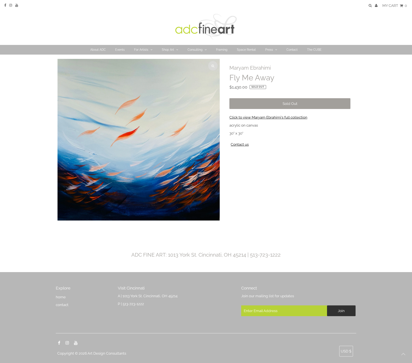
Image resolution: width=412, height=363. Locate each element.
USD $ (346, 351)
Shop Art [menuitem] (168, 49)
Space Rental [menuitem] (246, 49)
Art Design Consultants (107, 353)
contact (62, 305)
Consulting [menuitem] (195, 49)
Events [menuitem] (120, 49)
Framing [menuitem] (221, 49)
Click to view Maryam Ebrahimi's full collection (268, 117)
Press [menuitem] (269, 49)
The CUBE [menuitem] (314, 49)
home (61, 297)
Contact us (240, 144)
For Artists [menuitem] (141, 49)
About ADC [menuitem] (98, 49)
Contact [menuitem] (292, 49)
